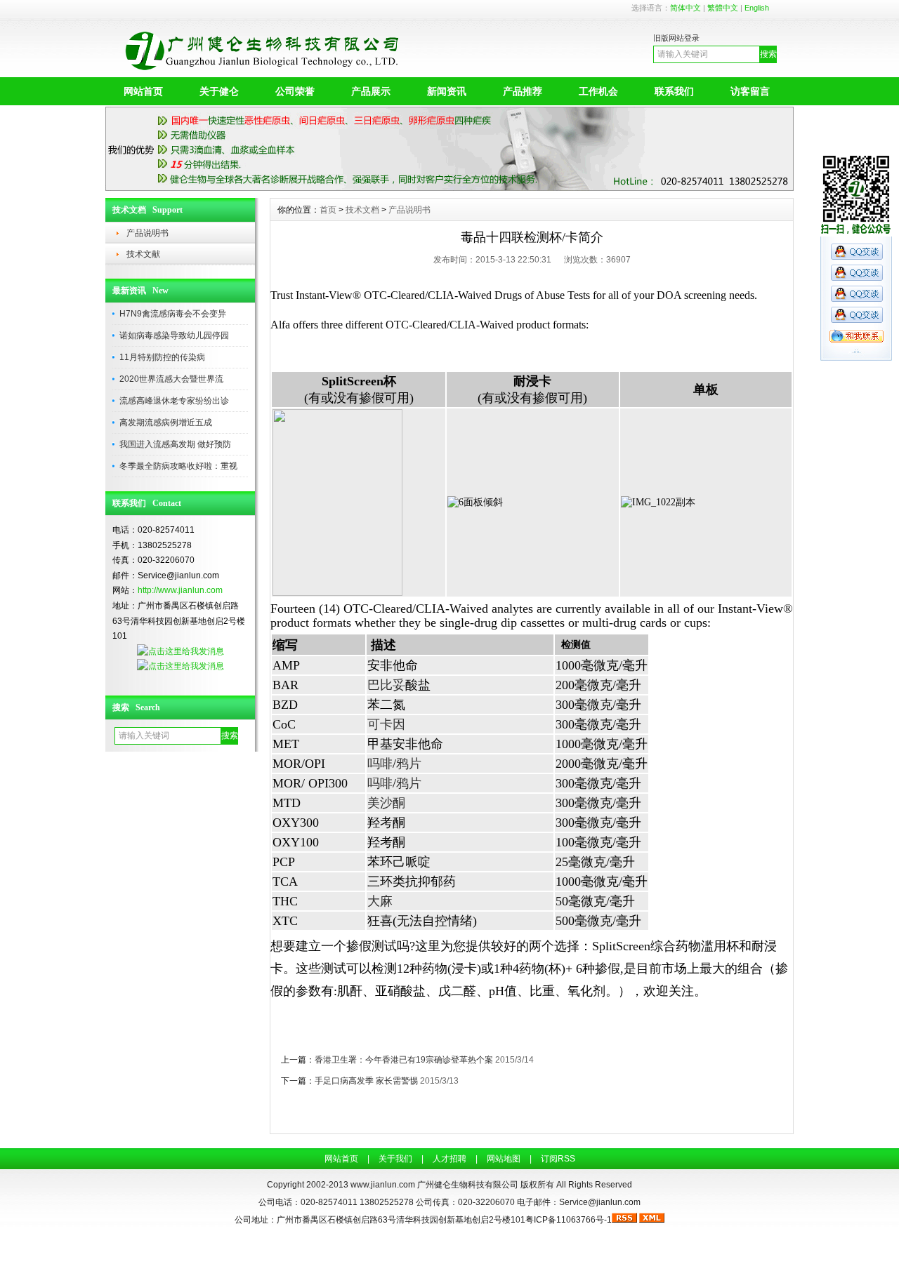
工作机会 (598, 91)
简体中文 (685, 8)
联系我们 (674, 91)
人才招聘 (449, 1159)
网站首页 (143, 91)
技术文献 (143, 254)
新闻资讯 (446, 91)
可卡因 (386, 724)
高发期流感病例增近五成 (165, 422)
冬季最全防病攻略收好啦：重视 (178, 466)
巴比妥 (386, 685)
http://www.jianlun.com (180, 590)
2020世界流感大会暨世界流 (171, 379)
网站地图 (503, 1159)
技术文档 (362, 210)
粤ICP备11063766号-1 (568, 1220)
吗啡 (380, 764)
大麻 (380, 901)
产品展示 (371, 91)
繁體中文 (722, 8)
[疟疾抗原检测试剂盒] (449, 187)
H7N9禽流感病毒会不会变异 (172, 314)
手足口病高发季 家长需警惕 (366, 1081)
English (756, 8)
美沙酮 (386, 803)
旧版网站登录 (676, 38)
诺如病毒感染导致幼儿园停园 (174, 335)
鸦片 (408, 764)
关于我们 (395, 1159)
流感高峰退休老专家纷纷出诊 (174, 401)
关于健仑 (219, 91)
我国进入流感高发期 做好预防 (175, 444)
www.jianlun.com (382, 1185)
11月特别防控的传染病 (162, 357)
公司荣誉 (295, 91)
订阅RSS (558, 1159)
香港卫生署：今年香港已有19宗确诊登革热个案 (404, 1060)
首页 (328, 210)
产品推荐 (522, 91)
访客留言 (750, 91)
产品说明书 (147, 233)
